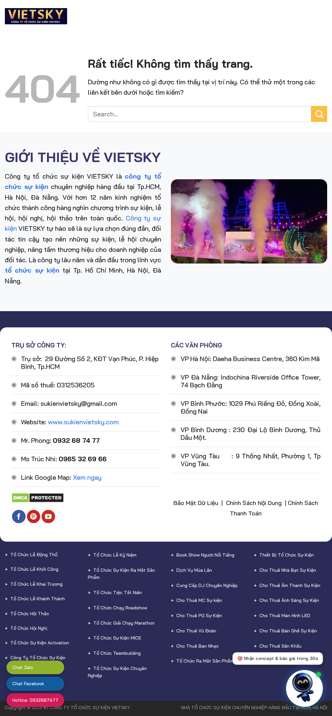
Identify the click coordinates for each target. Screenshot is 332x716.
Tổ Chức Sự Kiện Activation (39, 643)
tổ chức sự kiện (32, 270)
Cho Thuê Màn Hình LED (284, 615)
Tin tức (274, 23)
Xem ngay (87, 477)
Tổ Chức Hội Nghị (28, 628)
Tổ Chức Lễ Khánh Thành (37, 599)
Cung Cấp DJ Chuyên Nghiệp (207, 585)
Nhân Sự (260, 10)
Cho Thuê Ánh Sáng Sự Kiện (289, 600)
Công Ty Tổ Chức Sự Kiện (37, 658)
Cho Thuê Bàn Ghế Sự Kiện (288, 631)
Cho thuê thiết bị (213, 10)
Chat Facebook (28, 684)
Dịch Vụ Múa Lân (194, 570)
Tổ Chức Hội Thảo (29, 613)
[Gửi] (319, 114)
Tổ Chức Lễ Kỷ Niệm (114, 555)
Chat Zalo (22, 667)
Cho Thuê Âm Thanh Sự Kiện (289, 585)
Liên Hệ (305, 23)
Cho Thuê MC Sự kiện (199, 600)
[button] (312, 681)
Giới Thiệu (114, 10)
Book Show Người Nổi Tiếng (205, 555)
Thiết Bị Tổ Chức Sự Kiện (286, 555)
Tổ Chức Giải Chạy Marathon (124, 623)
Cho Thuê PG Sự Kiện (199, 615)
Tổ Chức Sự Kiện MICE (117, 638)
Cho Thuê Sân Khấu (280, 646)
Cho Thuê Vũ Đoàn (196, 631)
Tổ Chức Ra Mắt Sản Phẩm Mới (209, 661)
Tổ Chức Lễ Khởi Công (34, 569)
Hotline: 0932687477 (35, 700)
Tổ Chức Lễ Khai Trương (36, 584)
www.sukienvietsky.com (83, 422)
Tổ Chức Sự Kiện (156, 10)
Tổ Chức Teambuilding (117, 653)
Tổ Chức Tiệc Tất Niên (117, 592)
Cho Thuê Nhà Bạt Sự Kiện (287, 570)
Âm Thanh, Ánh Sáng (281, 661)
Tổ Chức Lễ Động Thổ (33, 555)
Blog (317, 10)
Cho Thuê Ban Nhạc (197, 646)
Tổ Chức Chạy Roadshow (120, 608)
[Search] (324, 22)
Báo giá (293, 10)
